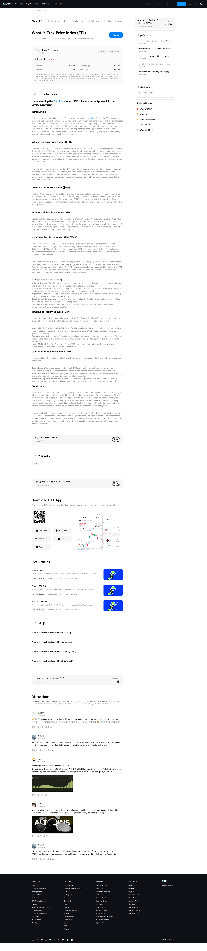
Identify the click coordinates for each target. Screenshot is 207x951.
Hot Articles (92, 21)
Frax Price (59, 101)
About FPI (37, 21)
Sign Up (115, 35)
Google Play (63, 531)
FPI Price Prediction (72, 21)
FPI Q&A (106, 21)
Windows (42, 547)
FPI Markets (52, 21)
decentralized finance (92, 118)
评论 (35, 750)
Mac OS (64, 539)
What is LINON (38, 570)
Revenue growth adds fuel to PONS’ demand (50, 765)
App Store (43, 531)
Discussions (120, 21)
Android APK (43, 539)
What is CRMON (39, 586)
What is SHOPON (39, 602)
